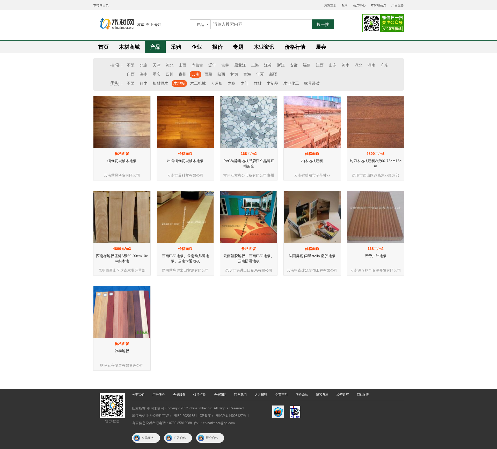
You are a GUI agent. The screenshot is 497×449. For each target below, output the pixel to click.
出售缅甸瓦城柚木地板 (185, 161)
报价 (217, 47)
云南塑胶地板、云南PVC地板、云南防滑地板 (248, 258)
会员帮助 (220, 394)
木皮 (232, 83)
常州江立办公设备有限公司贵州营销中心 (248, 176)
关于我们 (138, 394)
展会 (321, 47)
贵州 (182, 74)
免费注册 (330, 5)
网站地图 (363, 394)
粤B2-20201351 (185, 416)
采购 (176, 47)
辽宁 (212, 65)
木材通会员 (378, 5)
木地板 (179, 83)
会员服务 (179, 394)
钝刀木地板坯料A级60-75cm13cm (375, 163)
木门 (244, 83)
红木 (144, 83)
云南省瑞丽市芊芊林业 (312, 175)
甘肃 (234, 74)
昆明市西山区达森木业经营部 (375, 175)
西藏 (208, 74)
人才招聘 (261, 394)
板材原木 (160, 83)
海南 (144, 74)
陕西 (221, 74)
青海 (247, 74)
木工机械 (198, 83)
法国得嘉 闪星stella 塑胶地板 (312, 256)
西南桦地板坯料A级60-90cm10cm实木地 (122, 258)
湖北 (358, 65)
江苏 (268, 65)
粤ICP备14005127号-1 (232, 416)
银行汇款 (199, 394)
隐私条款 (322, 394)
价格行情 (295, 47)
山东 (333, 65)
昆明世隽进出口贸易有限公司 (185, 270)
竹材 (257, 83)
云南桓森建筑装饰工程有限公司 (312, 270)
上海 (255, 65)
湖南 (371, 65)
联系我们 (240, 394)
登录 (345, 5)
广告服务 (397, 5)
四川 (169, 74)
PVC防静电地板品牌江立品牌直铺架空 (248, 163)
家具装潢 (312, 83)
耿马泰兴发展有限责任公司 (122, 365)
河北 (169, 65)
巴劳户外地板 (375, 256)
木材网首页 (101, 5)
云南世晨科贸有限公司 (122, 175)
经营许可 (343, 394)
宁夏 (260, 74)
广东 (384, 65)
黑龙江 (240, 65)
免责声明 (281, 394)
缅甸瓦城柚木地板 (121, 161)
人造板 (217, 83)
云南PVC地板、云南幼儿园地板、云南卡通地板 (185, 258)
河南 (345, 65)
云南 (195, 74)
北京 (144, 65)
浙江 (281, 65)
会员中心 (359, 5)
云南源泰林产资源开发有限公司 (375, 270)
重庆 (156, 74)
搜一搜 (323, 24)
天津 (156, 65)
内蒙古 (197, 65)
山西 (182, 65)
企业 (197, 47)
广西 (131, 74)
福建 (307, 65)
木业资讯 (264, 47)
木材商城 (129, 47)
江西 (320, 65)
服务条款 (302, 394)
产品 (200, 25)
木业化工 (291, 83)
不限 (131, 65)
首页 (103, 47)
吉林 (225, 65)
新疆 (273, 74)
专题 (238, 47)
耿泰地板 (122, 351)
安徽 (294, 65)
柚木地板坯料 (312, 161)
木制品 (272, 83)
